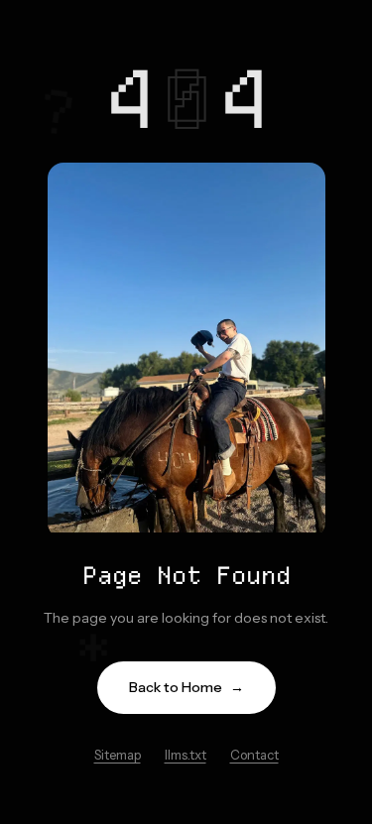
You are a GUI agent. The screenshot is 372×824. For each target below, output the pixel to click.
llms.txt (185, 755)
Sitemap (117, 755)
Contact (254, 755)
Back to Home (186, 687)
